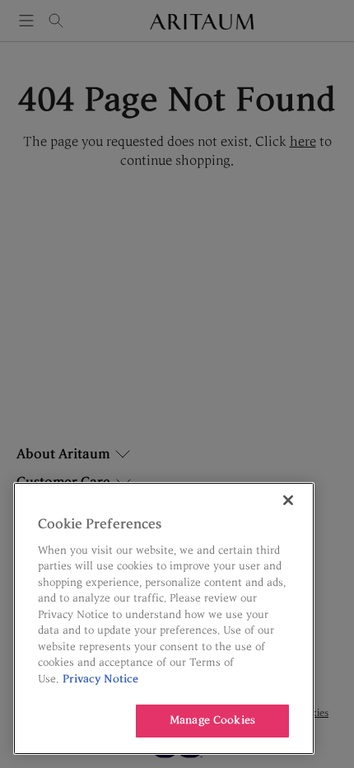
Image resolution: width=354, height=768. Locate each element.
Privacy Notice (100, 679)
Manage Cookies (212, 720)
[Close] (288, 500)
